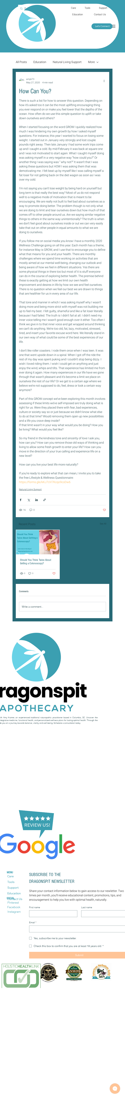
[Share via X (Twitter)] (28, 499)
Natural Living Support (67, 62)
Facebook (13, 907)
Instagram (14, 912)
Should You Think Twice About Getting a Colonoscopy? (35, 561)
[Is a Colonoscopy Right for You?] (37, 542)
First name (34, 907)
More (91, 62)
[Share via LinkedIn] (36, 499)
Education (39, 62)
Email (32, 922)
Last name (86, 907)
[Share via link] (44, 499)
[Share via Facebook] (20, 499)
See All (103, 523)
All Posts (21, 62)
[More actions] (104, 81)
